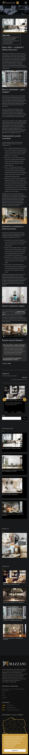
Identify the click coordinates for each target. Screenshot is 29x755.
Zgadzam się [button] (15, 750)
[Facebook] (8, 363)
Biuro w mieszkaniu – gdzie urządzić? (9, 38)
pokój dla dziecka (5, 690)
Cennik (3, 695)
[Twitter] (10, 363)
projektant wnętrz (21, 311)
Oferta (3, 692)
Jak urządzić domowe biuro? (11, 448)
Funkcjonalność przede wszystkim (9, 39)
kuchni (14, 689)
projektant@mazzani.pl (11, 707)
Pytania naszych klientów (7, 43)
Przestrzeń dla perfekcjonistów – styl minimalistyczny (13, 471)
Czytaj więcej (19, 412)
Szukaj (3, 415)
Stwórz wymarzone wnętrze (8, 42)
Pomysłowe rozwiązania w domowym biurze (11, 40)
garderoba (22, 689)
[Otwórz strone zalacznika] (8, 539)
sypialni (6, 689)
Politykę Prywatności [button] (9, 746)
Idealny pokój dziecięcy (10, 494)
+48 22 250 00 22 (10, 705)
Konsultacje (4, 697)
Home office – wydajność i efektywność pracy (11, 37)
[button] (24, 399)
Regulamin (13, 744)
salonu (10, 689)
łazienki (17, 689)
